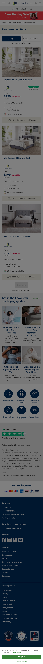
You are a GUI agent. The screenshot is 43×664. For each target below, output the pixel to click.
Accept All (21, 657)
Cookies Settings (21, 661)
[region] (21, 655)
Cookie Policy (16, 652)
